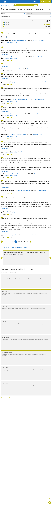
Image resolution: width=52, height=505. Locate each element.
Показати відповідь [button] (38, 40)
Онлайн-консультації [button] (45, 1)
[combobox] (13, 16)
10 (19, 241)
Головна (2, 5)
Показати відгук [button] (5, 38)
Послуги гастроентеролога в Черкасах (15, 247)
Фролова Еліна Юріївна (11, 42)
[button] (49, 498)
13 (27, 241)
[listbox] (13, 13)
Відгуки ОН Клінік (8, 5)
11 (21, 241)
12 (24, 241)
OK (35, 4)
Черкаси (14, 40)
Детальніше (30, 4)
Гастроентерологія (21, 40)
